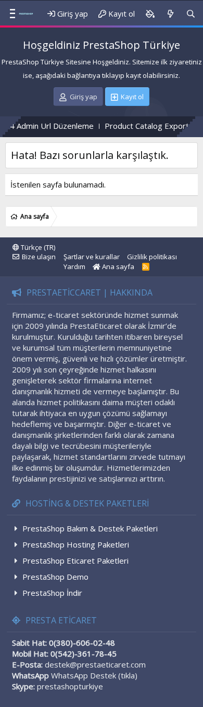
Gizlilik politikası (152, 256)
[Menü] (8, 14)
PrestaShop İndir (52, 593)
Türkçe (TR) (37, 247)
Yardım (74, 266)
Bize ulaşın (39, 256)
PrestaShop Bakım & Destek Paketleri (90, 528)
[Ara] (191, 14)
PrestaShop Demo (55, 576)
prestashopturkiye (70, 686)
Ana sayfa (117, 266)
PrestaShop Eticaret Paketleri (75, 560)
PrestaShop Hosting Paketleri (75, 544)
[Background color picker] (150, 14)
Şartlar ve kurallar (92, 256)
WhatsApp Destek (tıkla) (94, 675)
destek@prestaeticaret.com (95, 664)
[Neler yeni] (170, 14)
